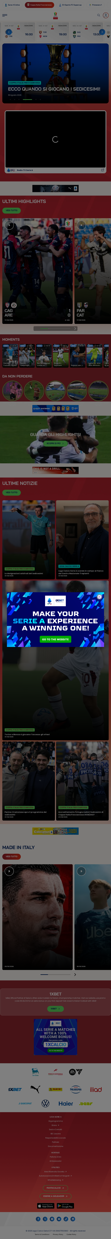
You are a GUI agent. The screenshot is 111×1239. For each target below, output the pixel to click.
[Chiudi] (99, 597)
